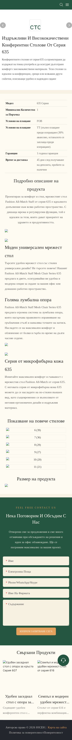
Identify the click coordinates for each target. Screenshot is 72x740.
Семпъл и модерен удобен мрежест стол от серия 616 (53, 699)
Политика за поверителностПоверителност (36, 732)
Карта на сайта (57, 727)
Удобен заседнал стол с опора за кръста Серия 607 (18, 699)
